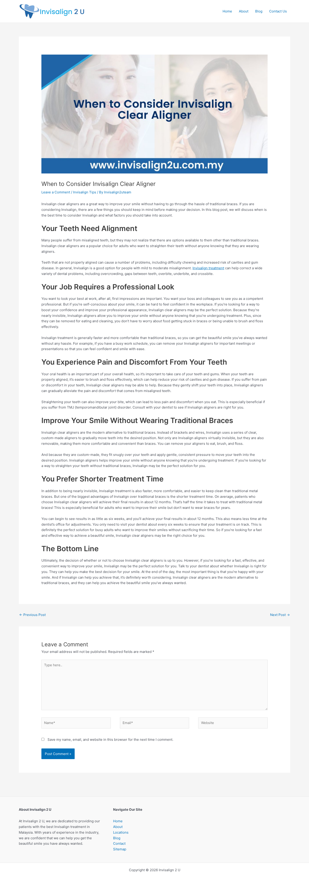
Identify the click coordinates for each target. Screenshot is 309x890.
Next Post (280, 615)
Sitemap (119, 849)
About (243, 11)
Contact (119, 843)
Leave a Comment (55, 192)
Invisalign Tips (84, 192)
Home (227, 11)
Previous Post (32, 615)
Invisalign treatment (208, 268)
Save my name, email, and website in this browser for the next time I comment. (110, 739)
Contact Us (278, 11)
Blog (258, 11)
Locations (120, 832)
